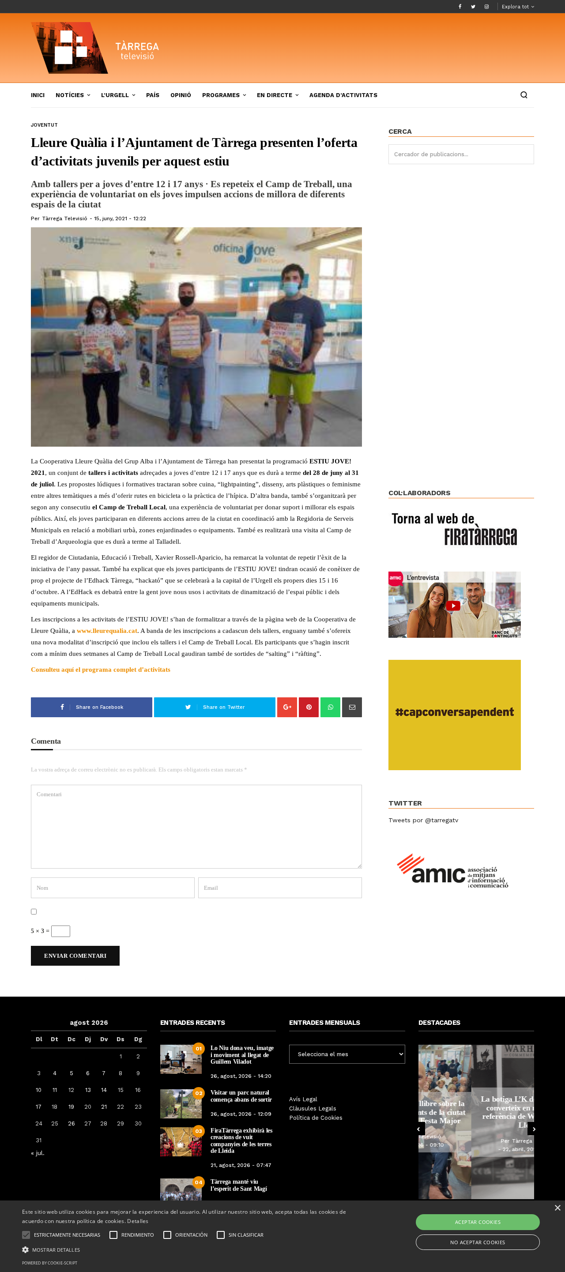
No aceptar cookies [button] (477, 1242)
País (152, 95)
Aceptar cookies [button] (478, 1222)
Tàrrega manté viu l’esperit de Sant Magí (239, 1185)
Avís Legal (303, 1099)
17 (38, 1106)
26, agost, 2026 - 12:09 (241, 1114)
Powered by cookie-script (49, 1263)
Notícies (70, 95)
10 (38, 1090)
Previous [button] (418, 1128)
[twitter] (473, 6)
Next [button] (534, 1128)
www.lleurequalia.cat (107, 630)
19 (71, 1106)
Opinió (180, 95)
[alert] (282, 1236)
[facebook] (460, 6)
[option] (476, 1122)
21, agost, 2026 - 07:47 (241, 1165)
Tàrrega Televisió (64, 218)
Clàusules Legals (312, 1108)
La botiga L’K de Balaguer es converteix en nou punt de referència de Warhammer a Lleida (476, 1112)
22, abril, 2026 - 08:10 (479, 1149)
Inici (38, 95)
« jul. (38, 1152)
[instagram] (486, 6)
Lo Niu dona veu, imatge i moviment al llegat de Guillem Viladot (242, 1055)
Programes (221, 95)
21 (104, 1106)
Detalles (137, 1221)
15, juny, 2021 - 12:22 (120, 218)
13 (88, 1090)
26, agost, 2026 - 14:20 (241, 1076)
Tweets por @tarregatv (423, 820)
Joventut (44, 125)
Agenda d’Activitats (343, 95)
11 (55, 1090)
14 (104, 1090)
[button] (191, 1249)
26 (71, 1123)
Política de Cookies (316, 1117)
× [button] (557, 1208)
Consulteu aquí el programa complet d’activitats (100, 669)
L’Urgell (115, 95)
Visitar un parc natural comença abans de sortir (241, 1096)
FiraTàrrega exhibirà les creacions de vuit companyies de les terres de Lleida (241, 1140)
